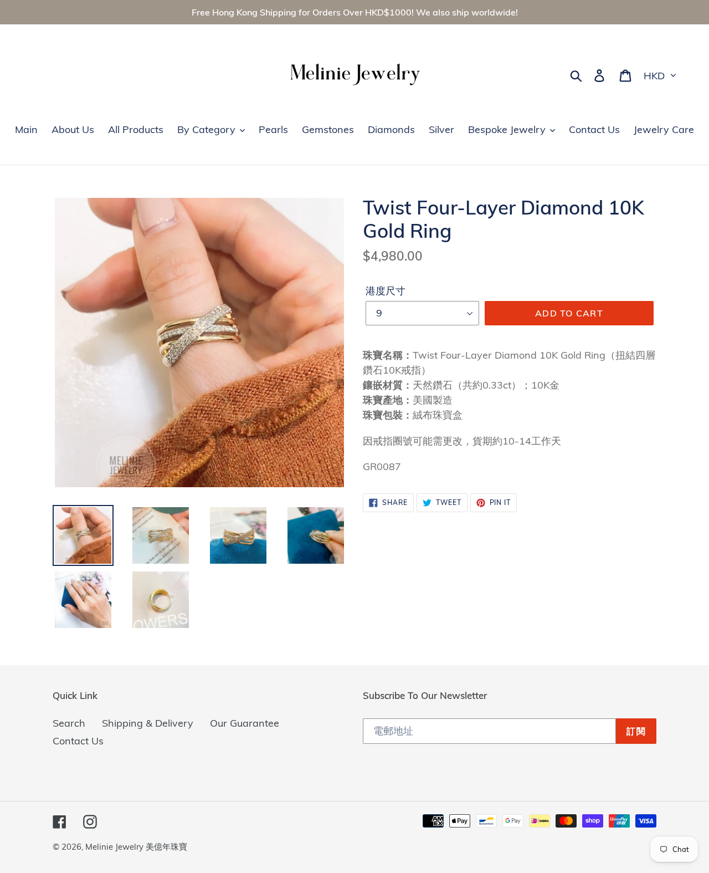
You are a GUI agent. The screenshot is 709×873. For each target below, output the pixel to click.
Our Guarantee (244, 723)
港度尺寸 (385, 290)
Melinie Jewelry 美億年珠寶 (136, 846)
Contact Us (78, 740)
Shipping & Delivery (147, 723)
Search (69, 723)
